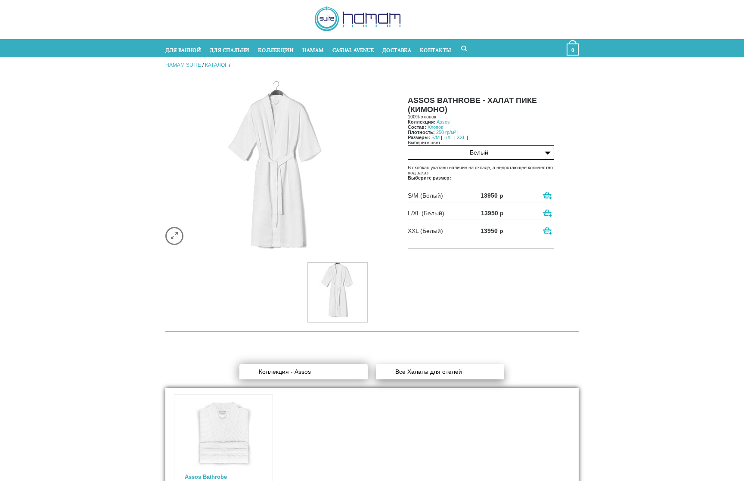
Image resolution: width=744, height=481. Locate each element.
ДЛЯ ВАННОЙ (183, 50)
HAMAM (313, 50)
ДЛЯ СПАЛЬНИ (229, 50)
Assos (443, 121)
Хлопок (435, 127)
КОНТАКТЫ (435, 50)
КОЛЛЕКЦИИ (276, 50)
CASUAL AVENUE (353, 50)
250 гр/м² (446, 132)
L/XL (448, 137)
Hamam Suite (183, 65)
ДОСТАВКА (396, 50)
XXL (461, 137)
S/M (435, 137)
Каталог (216, 65)
